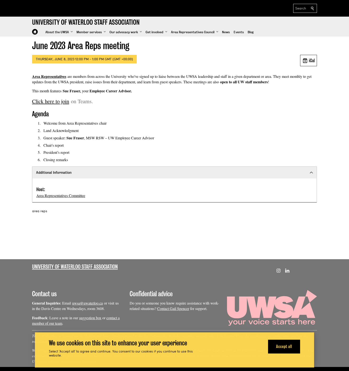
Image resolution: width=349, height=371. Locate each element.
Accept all (284, 346)
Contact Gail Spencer (173, 308)
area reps (39, 211)
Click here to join (50, 101)
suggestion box (90, 317)
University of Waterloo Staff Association (75, 266)
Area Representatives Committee (60, 195)
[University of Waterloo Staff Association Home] (35, 32)
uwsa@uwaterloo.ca (87, 303)
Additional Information (53, 172)
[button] (59, 32)
